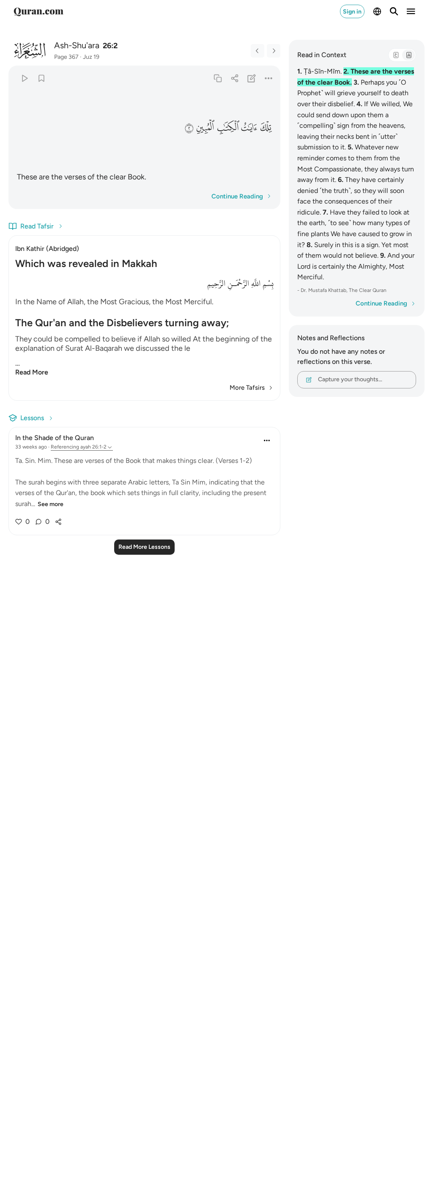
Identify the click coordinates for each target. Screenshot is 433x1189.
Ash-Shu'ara (76, 45)
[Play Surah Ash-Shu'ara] (24, 78)
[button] (266, 127)
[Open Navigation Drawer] (411, 11)
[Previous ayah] (257, 51)
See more (50, 504)
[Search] (394, 11)
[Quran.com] (38, 11)
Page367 (66, 57)
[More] (268, 78)
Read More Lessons (144, 546)
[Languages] (377, 11)
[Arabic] (395, 55)
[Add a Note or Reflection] (251, 78)
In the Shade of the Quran (54, 438)
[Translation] (408, 55)
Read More (31, 372)
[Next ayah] (273, 51)
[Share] (234, 78)
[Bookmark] (41, 78)
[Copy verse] (217, 78)
